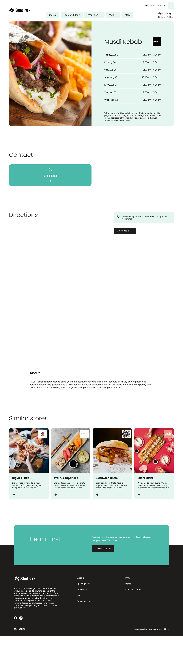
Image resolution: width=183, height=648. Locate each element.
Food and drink (72, 14)
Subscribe (160, 5)
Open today (166, 13)
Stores (52, 14)
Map (127, 14)
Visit (113, 14)
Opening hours (83, 583)
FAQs (127, 578)
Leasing (80, 578)
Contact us (82, 589)
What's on (94, 14)
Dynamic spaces (133, 589)
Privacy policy (140, 629)
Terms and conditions (159, 629)
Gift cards (149, 5)
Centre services (84, 601)
